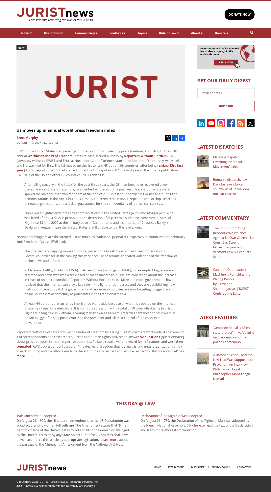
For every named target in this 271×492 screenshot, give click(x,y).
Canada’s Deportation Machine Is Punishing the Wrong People (231, 274)
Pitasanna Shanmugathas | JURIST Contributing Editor (231, 289)
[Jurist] (55, 14)
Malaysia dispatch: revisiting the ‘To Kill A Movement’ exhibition (229, 162)
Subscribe (226, 106)
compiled (23, 346)
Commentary (86, 33)
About (197, 33)
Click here (193, 425)
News (26, 33)
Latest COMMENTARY (223, 217)
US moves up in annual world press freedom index (65, 130)
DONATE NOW (240, 14)
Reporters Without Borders (145, 156)
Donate (221, 33)
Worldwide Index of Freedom (50, 156)
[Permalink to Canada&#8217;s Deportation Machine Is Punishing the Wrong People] (203, 273)
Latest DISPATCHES (220, 146)
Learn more (109, 439)
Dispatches (53, 33)
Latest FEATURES (217, 317)
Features (117, 33)
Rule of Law (169, 33)
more (20, 356)
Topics (142, 33)
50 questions (150, 337)
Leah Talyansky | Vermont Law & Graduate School (232, 252)
